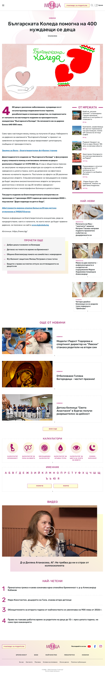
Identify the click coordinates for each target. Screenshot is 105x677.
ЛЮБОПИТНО (69, 655)
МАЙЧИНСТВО (51, 655)
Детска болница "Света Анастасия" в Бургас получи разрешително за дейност (74, 410)
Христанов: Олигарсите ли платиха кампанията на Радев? (92, 156)
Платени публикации (78, 662)
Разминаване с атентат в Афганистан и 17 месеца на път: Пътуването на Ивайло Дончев (92, 170)
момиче (39, 486)
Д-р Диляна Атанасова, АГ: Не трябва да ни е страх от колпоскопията (54, 564)
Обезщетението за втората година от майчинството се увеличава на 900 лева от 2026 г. (55, 609)
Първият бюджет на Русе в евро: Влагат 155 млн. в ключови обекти (92, 144)
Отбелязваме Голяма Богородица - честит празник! (76, 377)
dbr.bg (84, 122)
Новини (52, 18)
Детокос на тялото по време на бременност (28, 249)
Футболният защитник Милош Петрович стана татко (32, 259)
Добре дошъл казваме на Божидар (23, 245)
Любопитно (79, 222)
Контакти (29, 662)
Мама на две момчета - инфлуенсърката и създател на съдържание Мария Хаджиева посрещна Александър (86, 268)
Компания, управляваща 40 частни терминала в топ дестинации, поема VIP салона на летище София (93, 131)
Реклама (38, 662)
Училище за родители (77, 5)
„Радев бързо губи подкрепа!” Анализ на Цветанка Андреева (92, 183)
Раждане (79, 299)
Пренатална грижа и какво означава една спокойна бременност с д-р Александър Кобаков (52, 588)
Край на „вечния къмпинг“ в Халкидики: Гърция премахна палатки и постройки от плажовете (93, 115)
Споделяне (52, 36)
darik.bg (85, 161)
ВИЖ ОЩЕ (53, 429)
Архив (100, 5)
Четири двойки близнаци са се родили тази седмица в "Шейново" (87, 305)
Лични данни (64, 662)
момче (66, 486)
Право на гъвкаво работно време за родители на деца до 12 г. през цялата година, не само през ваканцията (53, 620)
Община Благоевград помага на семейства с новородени (34, 254)
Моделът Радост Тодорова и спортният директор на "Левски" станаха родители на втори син (77, 344)
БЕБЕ (36, 655)
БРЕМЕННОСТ (21, 655)
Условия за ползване (50, 662)
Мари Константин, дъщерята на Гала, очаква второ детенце (39, 600)
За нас (21, 662)
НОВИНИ (85, 655)
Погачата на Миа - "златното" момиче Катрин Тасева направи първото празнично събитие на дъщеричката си (87, 229)
